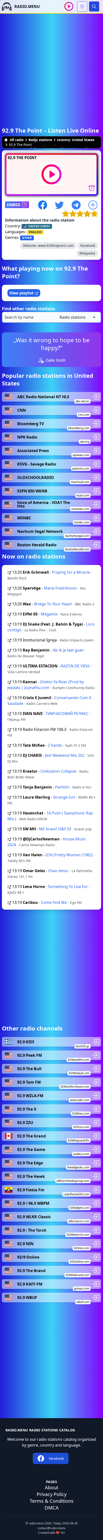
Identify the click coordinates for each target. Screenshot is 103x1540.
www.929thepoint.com (56, 245)
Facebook (87, 245)
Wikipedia (87, 253)
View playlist (21, 293)
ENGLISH (35, 232)
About (51, 1487)
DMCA (52, 1507)
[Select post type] (76, 317)
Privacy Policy (52, 1494)
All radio (17, 139)
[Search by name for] (51, 317)
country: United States (75, 139)
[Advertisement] (51, 65)
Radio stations (40, 139)
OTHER (27, 238)
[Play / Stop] (68, 6)
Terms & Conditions (52, 1501)
